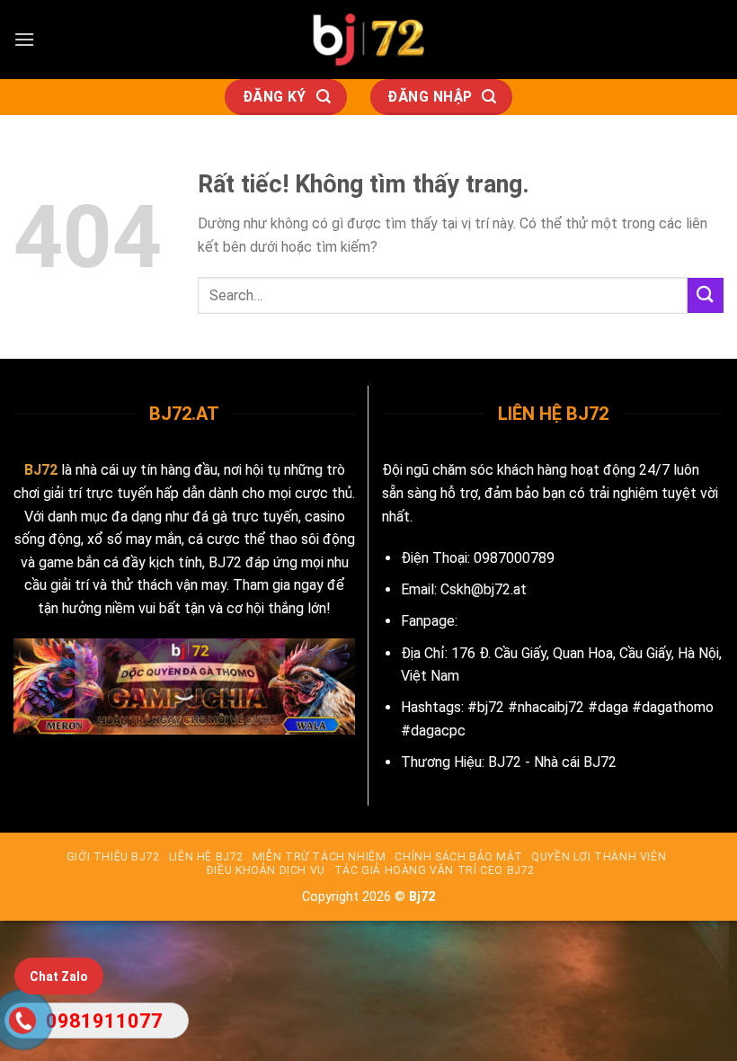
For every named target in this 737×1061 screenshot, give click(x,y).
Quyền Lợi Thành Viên (598, 857)
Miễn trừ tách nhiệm (319, 857)
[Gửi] (706, 295)
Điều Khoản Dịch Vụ (266, 870)
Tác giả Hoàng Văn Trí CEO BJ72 (434, 870)
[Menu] (24, 39)
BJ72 (41, 469)
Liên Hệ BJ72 (206, 857)
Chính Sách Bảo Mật (458, 857)
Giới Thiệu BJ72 (113, 857)
